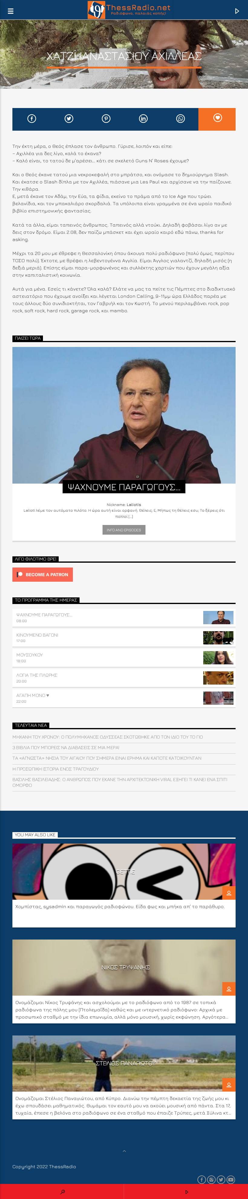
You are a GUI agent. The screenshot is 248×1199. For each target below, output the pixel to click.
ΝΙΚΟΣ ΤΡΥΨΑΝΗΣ (125, 967)
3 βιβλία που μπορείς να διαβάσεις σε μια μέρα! (65, 747)
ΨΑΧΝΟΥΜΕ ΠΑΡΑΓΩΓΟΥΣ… (44, 614)
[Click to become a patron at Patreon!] (124, 575)
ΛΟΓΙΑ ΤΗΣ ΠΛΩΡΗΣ (36, 675)
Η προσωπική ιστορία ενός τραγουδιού (55, 768)
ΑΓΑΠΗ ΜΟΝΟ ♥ (32, 695)
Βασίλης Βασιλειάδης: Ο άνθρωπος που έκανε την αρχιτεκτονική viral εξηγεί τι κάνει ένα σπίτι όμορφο (119, 782)
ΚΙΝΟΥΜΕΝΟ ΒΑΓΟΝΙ (37, 635)
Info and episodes (124, 529)
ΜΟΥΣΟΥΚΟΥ (29, 654)
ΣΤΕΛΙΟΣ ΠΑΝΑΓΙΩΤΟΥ (125, 1063)
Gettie (125, 871)
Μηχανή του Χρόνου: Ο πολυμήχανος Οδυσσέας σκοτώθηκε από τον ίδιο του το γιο (107, 736)
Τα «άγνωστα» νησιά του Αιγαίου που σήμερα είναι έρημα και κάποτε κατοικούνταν (106, 758)
